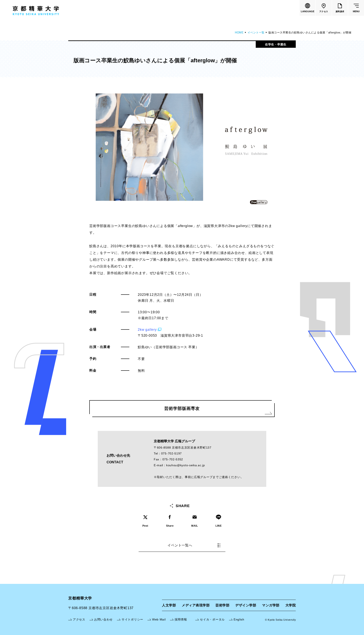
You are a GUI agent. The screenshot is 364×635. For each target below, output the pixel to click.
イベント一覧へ (179, 545)
